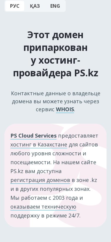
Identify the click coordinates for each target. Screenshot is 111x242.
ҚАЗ (35, 6)
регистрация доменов (40, 179)
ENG (55, 6)
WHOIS (65, 109)
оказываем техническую (43, 206)
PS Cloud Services (33, 135)
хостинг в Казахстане (38, 144)
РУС (15, 6)
